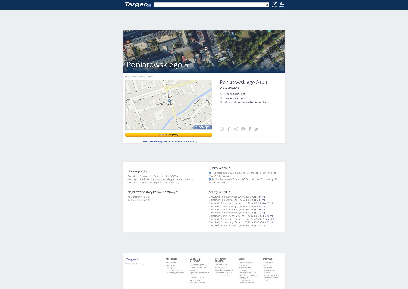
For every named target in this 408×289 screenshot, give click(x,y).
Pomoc (266, 265)
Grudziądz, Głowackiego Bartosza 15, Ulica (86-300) (236, 203)
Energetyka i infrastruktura (244, 278)
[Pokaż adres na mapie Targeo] (223, 129)
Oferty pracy (268, 262)
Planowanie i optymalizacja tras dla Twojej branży (170, 141)
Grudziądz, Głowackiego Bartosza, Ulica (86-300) (153, 176)
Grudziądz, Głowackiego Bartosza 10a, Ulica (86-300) (236, 218)
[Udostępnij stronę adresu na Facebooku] (251, 129)
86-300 (223, 87)
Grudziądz (233, 87)
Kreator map (171, 262)
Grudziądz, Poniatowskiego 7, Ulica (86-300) (232, 209)
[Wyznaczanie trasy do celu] (274, 5)
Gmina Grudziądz (235, 94)
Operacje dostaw (197, 277)
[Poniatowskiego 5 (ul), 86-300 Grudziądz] (168, 105)
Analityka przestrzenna (224, 270)
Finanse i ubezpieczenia (248, 275)
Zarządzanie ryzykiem (223, 275)
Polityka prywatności (271, 270)
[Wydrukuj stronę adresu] (244, 129)
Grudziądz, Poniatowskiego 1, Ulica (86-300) (232, 212)
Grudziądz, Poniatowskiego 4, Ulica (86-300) (232, 225)
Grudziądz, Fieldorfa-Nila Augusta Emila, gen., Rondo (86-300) (160, 179)
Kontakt (266, 272)
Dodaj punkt (171, 268)
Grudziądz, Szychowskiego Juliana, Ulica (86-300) (153, 182)
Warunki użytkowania (175, 272)
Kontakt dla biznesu (271, 275)
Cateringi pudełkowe (247, 272)
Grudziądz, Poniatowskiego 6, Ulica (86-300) (232, 199)
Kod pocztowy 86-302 (139, 200)
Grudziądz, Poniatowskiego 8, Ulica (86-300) (232, 206)
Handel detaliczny (246, 270)
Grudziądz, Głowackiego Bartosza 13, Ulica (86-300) (236, 222)
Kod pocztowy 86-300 (139, 196)
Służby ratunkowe (246, 283)
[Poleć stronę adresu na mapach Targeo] (237, 129)
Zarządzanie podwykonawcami (197, 281)
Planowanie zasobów (223, 272)
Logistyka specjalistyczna (245, 266)
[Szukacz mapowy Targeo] (281, 5)
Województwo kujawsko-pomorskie (246, 102)
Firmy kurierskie (245, 262)
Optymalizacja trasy (198, 265)
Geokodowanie (221, 265)
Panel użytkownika (174, 270)
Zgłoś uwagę (171, 265)
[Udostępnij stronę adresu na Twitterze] (256, 129)
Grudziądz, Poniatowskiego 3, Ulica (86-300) (232, 196)
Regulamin (267, 268)
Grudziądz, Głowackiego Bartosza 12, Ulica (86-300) (236, 215)
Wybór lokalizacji (221, 267)
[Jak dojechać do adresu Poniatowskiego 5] (230, 129)
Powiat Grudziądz (235, 98)
